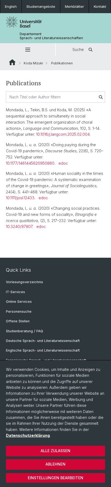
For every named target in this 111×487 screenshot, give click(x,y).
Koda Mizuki (33, 63)
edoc (63, 163)
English (11, 6)
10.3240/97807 (19, 226)
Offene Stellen (18, 321)
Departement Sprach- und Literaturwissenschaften (51, 36)
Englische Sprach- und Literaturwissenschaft (43, 350)
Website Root (12, 62)
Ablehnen (55, 464)
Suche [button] (78, 49)
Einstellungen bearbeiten (55, 477)
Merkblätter (74, 6)
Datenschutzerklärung (28, 435)
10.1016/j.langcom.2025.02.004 (63, 134)
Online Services (19, 302)
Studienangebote (40, 6)
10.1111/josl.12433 (20, 197)
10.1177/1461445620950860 (30, 163)
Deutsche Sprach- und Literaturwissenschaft (43, 341)
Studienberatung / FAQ (24, 331)
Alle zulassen (55, 450)
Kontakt (100, 6)
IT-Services (15, 292)
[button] (27, 49)
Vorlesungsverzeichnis (24, 282)
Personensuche (19, 311)
